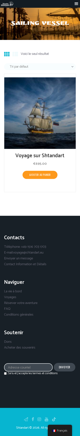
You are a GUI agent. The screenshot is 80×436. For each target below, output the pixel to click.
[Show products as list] (15, 54)
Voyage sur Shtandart (39, 155)
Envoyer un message (18, 258)
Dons (8, 342)
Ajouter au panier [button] (40, 175)
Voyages (10, 297)
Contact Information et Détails (25, 264)
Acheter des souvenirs (19, 348)
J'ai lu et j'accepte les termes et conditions (33, 373)
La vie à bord (13, 291)
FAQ (7, 309)
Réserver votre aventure (20, 303)
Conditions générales (18, 315)
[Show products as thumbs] (7, 54)
